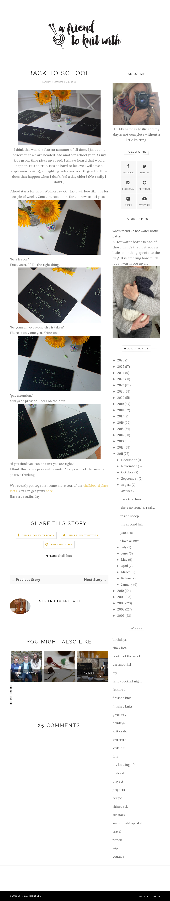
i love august (129, 541)
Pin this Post (62, 544)
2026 (121, 360)
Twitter (144, 172)
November (129, 466)
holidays (119, 723)
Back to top (148, 896)
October (127, 472)
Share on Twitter (83, 535)
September (130, 478)
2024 (121, 373)
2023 (121, 379)
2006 (121, 616)
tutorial (118, 840)
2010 (121, 591)
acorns (53, 673)
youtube (118, 856)
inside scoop (129, 516)
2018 (120, 410)
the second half (131, 524)
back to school (131, 499)
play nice (88, 673)
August (126, 485)
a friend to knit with (60, 601)
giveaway (119, 715)
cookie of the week (127, 656)
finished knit (122, 698)
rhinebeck (120, 807)
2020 (121, 398)
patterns (126, 533)
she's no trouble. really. (137, 507)
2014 (121, 435)
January (127, 584)
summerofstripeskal (127, 823)
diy (115, 673)
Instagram (128, 189)
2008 (121, 603)
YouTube (144, 205)
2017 (120, 416)
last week (127, 491)
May (124, 560)
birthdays (119, 640)
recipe (117, 798)
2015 (120, 429)
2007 (121, 609)
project (118, 781)
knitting (118, 748)
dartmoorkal (122, 664)
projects (119, 790)
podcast (118, 773)
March (126, 572)
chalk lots (65, 556)
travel (117, 831)
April (125, 566)
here (49, 491)
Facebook (128, 172)
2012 (120, 447)
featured (119, 690)
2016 (121, 422)
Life (116, 756)
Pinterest (144, 189)
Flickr (128, 205)
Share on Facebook (38, 535)
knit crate (120, 731)
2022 (121, 385)
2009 (121, 597)
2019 (121, 404)
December (129, 460)
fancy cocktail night (127, 681)
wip (115, 848)
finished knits (122, 706)
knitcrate (119, 740)
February (128, 578)
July (124, 547)
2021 (120, 391)
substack (119, 815)
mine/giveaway (25, 673)
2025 (121, 366)
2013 (121, 441)
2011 (120, 454)
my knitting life (124, 765)
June (125, 553)
